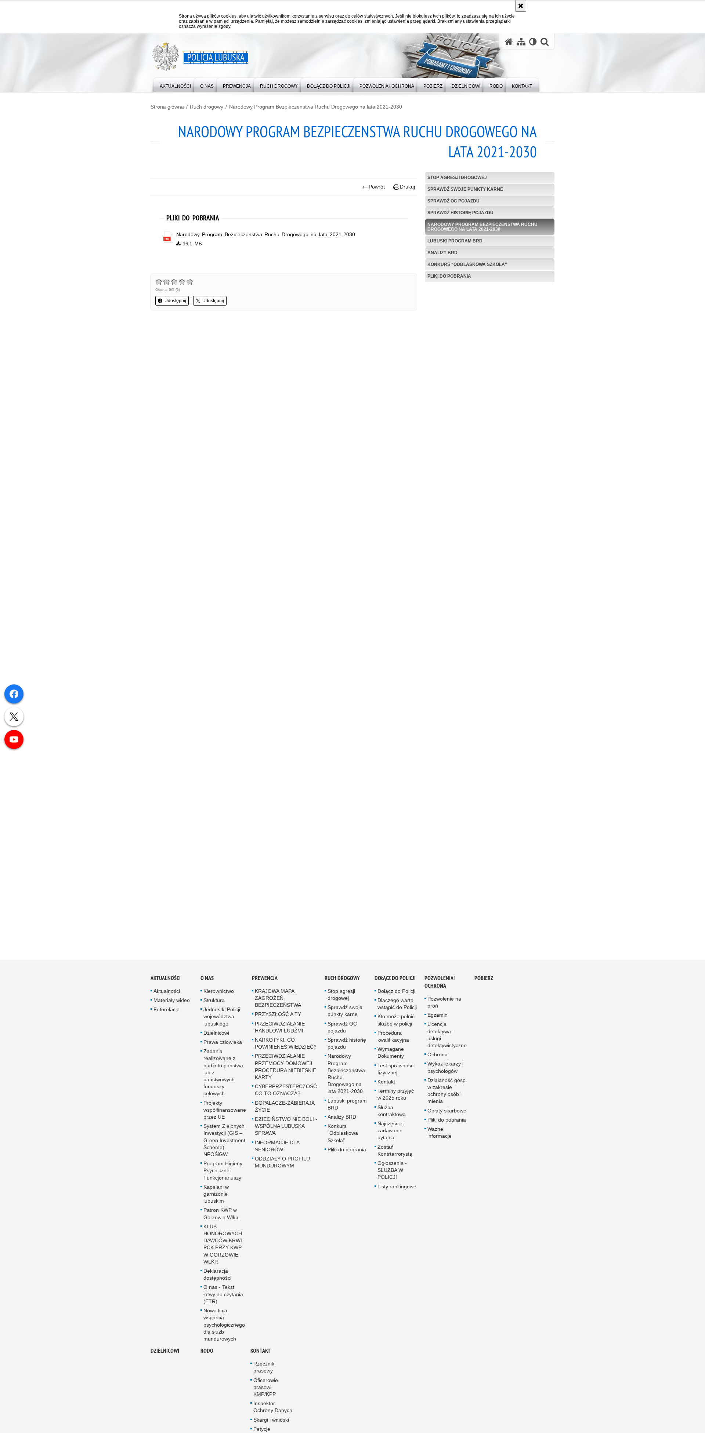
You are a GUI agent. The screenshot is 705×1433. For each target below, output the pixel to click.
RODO (206, 1354)
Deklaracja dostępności (217, 1277)
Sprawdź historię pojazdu (460, 212)
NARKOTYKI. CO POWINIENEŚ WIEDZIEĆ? (286, 1046)
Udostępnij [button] (175, 300)
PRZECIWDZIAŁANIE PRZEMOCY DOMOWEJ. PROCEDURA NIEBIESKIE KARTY (285, 1069)
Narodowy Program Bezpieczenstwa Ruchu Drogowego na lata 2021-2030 (315, 107)
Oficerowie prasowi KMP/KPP (265, 1390)
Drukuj (407, 187)
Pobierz (483, 981)
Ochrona (437, 1058)
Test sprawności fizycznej (396, 1071)
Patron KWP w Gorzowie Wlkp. (221, 1216)
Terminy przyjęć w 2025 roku (395, 1097)
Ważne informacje (439, 1135)
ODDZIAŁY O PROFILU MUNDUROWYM (282, 1165)
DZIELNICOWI (165, 1354)
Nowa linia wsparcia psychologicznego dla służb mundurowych (224, 1328)
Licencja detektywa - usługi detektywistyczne (447, 1038)
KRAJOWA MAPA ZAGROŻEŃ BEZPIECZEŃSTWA (278, 1001)
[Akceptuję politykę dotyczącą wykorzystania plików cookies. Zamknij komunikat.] (520, 6)
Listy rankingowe (396, 1189)
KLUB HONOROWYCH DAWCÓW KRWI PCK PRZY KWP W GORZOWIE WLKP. (222, 1247)
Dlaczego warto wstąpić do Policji (397, 1006)
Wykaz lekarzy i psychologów (445, 1070)
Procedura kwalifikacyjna (393, 1039)
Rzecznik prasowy (263, 1370)
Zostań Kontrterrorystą (394, 1153)
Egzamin (437, 1018)
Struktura (214, 1003)
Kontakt (386, 1084)
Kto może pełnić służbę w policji (396, 1023)
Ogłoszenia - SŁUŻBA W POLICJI (392, 1173)
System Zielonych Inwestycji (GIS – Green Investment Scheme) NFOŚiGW (224, 1143)
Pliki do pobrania (449, 276)
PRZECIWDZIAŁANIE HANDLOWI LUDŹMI (280, 1030)
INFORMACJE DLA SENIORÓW (277, 1149)
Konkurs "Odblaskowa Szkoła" (467, 264)
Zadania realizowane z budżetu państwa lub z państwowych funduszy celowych (223, 1076)
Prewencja (265, 981)
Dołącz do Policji (395, 981)
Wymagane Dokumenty (390, 1055)
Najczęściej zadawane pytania (390, 1133)
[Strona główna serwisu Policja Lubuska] (509, 41)
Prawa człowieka (222, 1045)
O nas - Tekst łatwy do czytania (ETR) (223, 1297)
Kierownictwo (218, 994)
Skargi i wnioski (271, 1423)
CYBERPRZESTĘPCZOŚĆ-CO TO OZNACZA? (287, 1093)
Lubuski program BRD (454, 241)
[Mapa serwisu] (521, 41)
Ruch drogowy (206, 107)
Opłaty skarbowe (446, 1113)
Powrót (377, 187)
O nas (207, 981)
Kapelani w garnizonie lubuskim (216, 1197)
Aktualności (166, 981)
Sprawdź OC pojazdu (453, 201)
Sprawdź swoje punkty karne (465, 189)
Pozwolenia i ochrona (440, 985)
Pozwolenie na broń (444, 1005)
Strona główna (167, 107)
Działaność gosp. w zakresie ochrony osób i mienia (447, 1093)
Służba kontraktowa (391, 1113)
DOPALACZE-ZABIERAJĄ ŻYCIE (285, 1109)
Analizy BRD (442, 252)
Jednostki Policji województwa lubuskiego (221, 1020)
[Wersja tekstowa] (533, 41)
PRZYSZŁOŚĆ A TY (278, 1017)
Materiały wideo (171, 1003)
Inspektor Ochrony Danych (272, 1410)
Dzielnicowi (216, 1036)
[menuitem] (175, 84)
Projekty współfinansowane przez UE (224, 1113)
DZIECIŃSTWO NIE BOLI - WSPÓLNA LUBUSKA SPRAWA (286, 1129)
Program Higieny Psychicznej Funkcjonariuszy (222, 1174)
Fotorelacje (166, 1013)
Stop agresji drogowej (457, 177)
